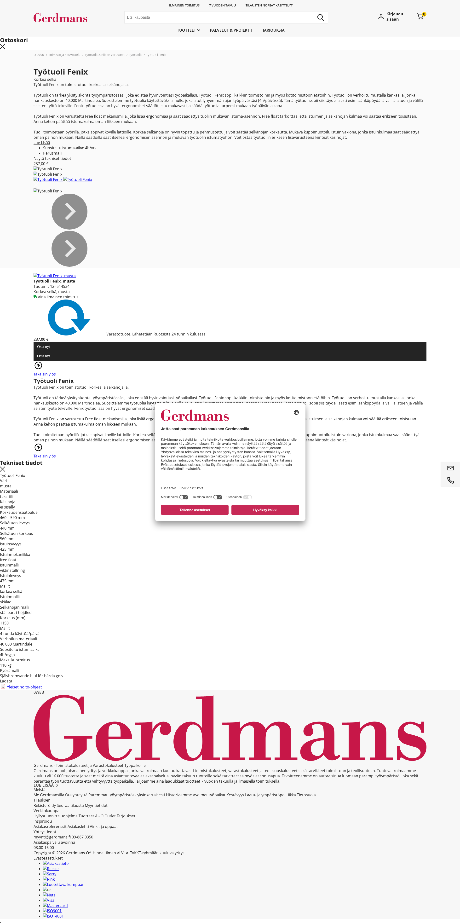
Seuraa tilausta (70, 805)
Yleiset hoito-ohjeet (24, 687)
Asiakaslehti (78, 826)
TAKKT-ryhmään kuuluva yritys (157, 852)
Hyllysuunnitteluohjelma (56, 816)
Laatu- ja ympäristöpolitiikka (270, 794)
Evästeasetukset (48, 858)
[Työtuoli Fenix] (48, 179)
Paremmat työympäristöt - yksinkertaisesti (126, 794)
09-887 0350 (82, 837)
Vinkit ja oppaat (104, 826)
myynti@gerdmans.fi (52, 837)
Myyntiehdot (96, 805)
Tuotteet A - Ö (91, 816)
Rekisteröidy (45, 805)
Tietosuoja (306, 794)
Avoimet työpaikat (209, 794)
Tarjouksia (273, 30)
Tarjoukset (126, 816)
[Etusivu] (70, 18)
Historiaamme (179, 794)
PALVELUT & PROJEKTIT (231, 30)
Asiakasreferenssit (50, 826)
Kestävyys (235, 794)
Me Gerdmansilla (49, 794)
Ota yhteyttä (76, 794)
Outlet (110, 816)
